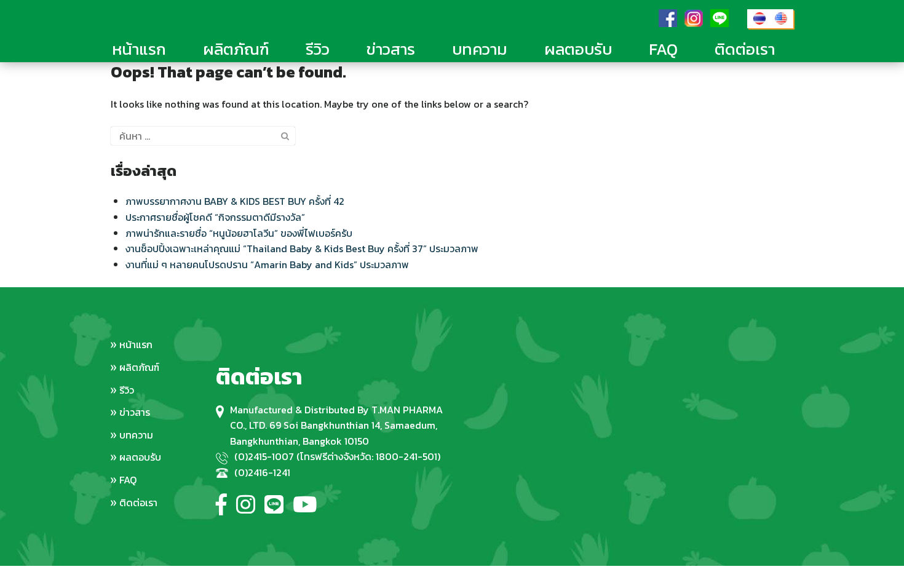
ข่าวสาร (391, 49)
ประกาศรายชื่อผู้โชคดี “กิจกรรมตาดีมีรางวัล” (215, 217)
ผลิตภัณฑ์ (236, 49)
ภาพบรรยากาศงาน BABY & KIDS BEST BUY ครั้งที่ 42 (234, 201)
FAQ (663, 49)
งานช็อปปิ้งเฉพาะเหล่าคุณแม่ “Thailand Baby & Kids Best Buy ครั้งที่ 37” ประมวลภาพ (301, 248)
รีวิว (318, 49)
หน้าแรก (139, 49)
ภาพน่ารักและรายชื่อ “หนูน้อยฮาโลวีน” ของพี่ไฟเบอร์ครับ (238, 233)
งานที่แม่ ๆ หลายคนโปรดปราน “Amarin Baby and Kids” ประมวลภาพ (267, 264)
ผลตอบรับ (578, 49)
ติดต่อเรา (745, 49)
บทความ (479, 49)
